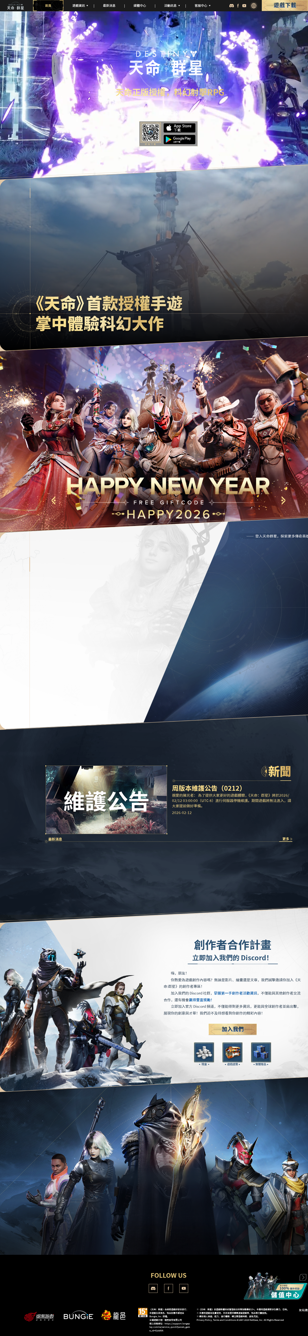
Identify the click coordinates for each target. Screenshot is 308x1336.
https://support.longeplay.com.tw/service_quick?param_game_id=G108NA (169, 1327)
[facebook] (238, 5)
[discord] (231, 5)
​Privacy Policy (204, 1320)
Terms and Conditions (224, 1320)
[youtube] (244, 5)
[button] (283, 500)
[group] (76, 870)
